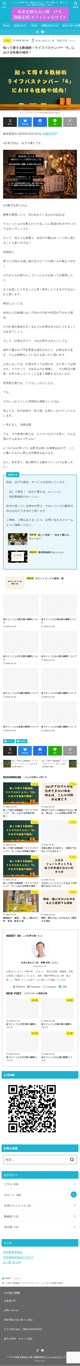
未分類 (11, 1227)
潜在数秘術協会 (13, 1252)
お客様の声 (10, 1300)
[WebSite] (19, 986)
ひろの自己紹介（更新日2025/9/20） (24, 1329)
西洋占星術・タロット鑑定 (18, 1338)
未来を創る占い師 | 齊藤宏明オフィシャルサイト (39, 1356)
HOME (8, 1278)
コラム (7, 40)
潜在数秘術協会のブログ (18, 1257)
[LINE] (42, 32)
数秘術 (22, 741)
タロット (12, 1195)
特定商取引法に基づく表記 (18, 1319)
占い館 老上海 (12, 1262)
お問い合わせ (11, 1310)
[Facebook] (34, 986)
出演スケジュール (17, 1205)
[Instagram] (37, 32)
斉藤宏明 (47, 133)
